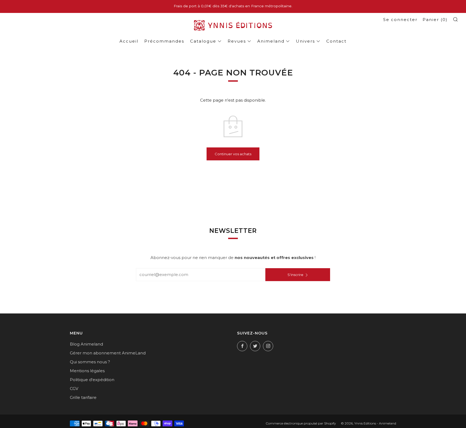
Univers (305, 41)
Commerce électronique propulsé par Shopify (301, 423)
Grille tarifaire (83, 397)
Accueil (128, 41)
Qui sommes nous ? (90, 361)
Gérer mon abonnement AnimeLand (108, 352)
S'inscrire (295, 274)
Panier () (435, 19)
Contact (336, 41)
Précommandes (164, 41)
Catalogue (203, 41)
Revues (237, 41)
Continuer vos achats (233, 154)
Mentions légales (87, 370)
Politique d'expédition (92, 379)
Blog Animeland (86, 344)
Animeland (271, 41)
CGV (74, 388)
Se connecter (400, 19)
